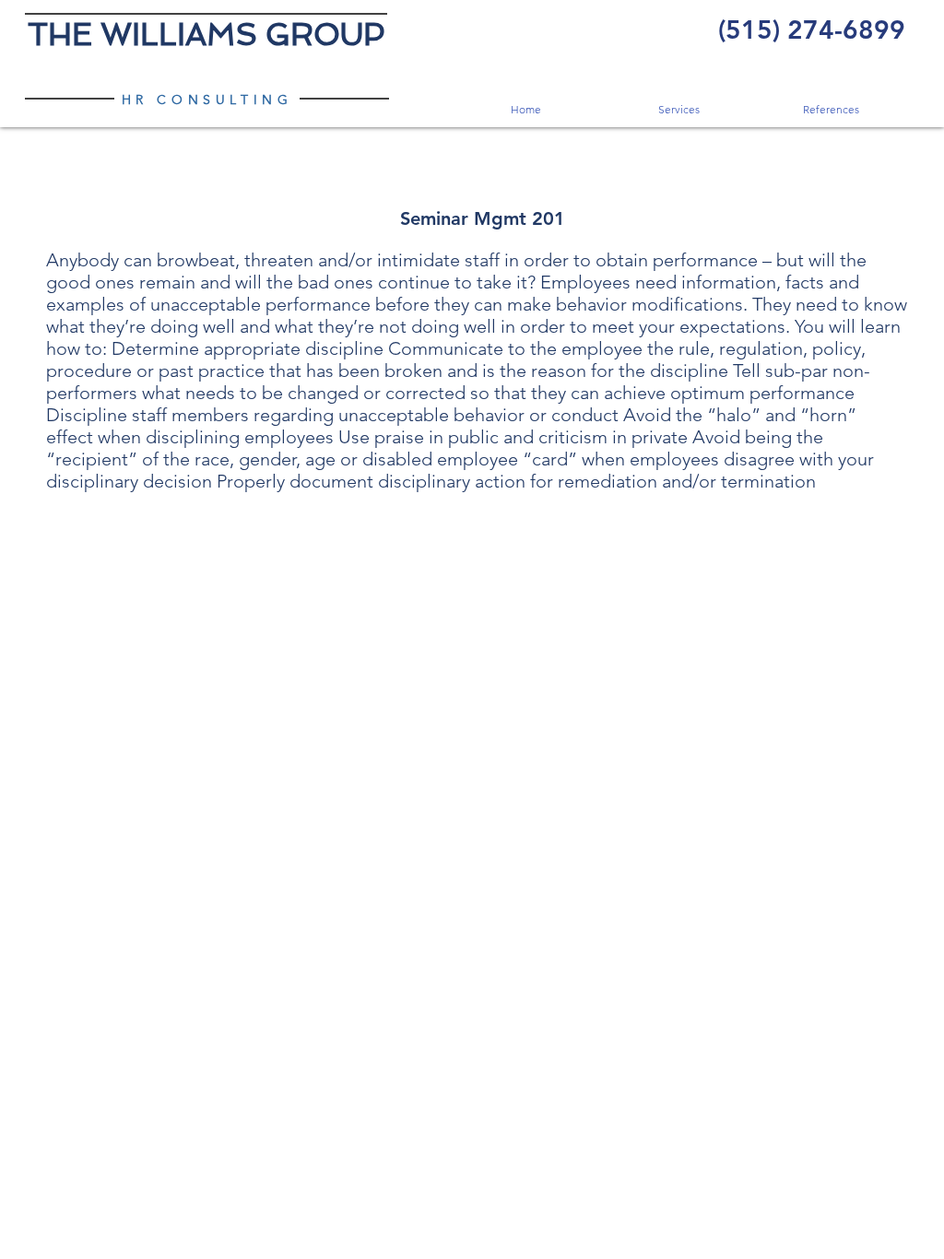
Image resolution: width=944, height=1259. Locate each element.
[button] (678, 109)
